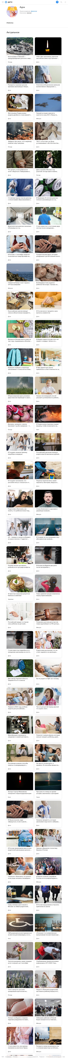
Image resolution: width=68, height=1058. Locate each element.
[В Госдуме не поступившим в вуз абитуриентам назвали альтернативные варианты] (48, 531)
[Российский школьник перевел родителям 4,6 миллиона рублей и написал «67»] (48, 446)
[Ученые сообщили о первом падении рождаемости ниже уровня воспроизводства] (20, 1012)
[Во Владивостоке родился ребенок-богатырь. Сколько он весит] (48, 277)
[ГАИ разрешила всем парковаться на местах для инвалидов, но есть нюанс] (20, 927)
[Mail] (6, 2)
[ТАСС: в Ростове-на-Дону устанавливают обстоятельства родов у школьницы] (48, 135)
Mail (3, 1056)
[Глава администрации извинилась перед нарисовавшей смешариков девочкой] (48, 588)
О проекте (35, 1056)
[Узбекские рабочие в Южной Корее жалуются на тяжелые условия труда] (48, 1012)
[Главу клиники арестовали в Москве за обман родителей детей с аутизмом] (20, 899)
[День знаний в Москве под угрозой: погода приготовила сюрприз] (48, 163)
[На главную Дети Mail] (9, 2)
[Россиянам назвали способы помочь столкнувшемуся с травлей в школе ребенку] (20, 757)
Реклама (15, 1056)
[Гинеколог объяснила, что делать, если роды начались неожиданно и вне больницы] (20, 870)
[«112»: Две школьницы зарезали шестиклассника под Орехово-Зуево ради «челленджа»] (48, 50)
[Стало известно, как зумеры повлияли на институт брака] (20, 1040)
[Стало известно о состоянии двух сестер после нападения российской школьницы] (48, 220)
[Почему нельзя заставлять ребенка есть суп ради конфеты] (20, 559)
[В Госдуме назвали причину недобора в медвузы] (20, 446)
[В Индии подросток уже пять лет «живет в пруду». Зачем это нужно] (48, 333)
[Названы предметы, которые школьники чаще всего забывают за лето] (48, 814)
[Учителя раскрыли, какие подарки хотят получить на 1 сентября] (20, 955)
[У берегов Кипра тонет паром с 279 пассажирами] (20, 277)
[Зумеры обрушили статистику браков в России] (48, 842)
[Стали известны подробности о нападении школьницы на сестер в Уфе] (20, 644)
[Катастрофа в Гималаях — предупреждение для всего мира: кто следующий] (20, 50)
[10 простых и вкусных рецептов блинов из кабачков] (20, 588)
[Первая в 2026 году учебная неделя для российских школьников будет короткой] (20, 701)
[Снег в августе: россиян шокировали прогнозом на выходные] (20, 983)
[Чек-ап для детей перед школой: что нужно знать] (48, 701)
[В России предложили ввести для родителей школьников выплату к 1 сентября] (20, 842)
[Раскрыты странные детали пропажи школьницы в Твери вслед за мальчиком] (20, 79)
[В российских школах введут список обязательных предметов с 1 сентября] (20, 305)
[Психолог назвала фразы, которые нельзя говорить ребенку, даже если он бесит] (48, 729)
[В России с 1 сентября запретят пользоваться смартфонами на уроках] (20, 248)
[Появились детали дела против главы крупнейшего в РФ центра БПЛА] (48, 616)
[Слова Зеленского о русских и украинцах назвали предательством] (48, 503)
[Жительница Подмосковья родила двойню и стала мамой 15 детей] (20, 107)
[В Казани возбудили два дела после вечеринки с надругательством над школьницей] (48, 559)
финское (34, 11)
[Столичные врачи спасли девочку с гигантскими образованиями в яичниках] (20, 192)
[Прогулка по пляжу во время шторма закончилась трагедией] (48, 785)
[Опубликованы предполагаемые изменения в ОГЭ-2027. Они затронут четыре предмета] (48, 955)
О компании (8, 1056)
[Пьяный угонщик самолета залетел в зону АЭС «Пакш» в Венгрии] (48, 107)
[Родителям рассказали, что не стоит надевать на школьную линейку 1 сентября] (48, 644)
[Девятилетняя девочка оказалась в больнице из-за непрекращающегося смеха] (20, 220)
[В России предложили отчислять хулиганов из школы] (48, 899)
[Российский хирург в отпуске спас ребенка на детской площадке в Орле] (20, 616)
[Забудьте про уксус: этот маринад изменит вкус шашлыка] (20, 135)
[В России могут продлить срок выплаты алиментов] (48, 305)
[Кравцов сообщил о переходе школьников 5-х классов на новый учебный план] (20, 361)
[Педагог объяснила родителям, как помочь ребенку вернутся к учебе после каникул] (48, 983)
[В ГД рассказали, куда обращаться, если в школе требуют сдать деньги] (20, 814)
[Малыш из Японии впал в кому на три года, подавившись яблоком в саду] (20, 333)
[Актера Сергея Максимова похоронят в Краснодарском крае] (20, 785)
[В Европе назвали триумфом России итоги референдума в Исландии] (48, 870)
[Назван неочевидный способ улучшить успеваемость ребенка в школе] (48, 390)
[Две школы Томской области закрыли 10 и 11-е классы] (20, 672)
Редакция (41, 1056)
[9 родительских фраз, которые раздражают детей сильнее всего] (48, 248)
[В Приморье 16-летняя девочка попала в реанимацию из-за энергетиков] (48, 192)
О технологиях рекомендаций (53, 1056)
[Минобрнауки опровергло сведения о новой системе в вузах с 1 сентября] (20, 729)
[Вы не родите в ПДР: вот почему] (48, 672)
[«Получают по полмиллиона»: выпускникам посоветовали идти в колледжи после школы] (48, 927)
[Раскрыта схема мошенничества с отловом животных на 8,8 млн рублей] (48, 1040)
